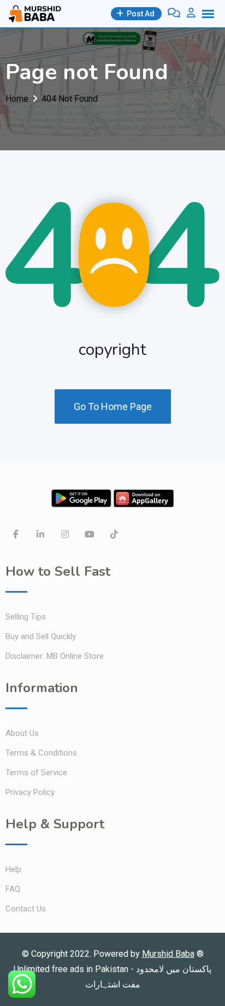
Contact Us (25, 909)
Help (13, 869)
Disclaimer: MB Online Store (54, 656)
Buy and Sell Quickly (40, 636)
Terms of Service (36, 772)
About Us (22, 733)
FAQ (12, 889)
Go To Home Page (113, 406)
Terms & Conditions (41, 753)
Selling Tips (25, 617)
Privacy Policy (30, 792)
